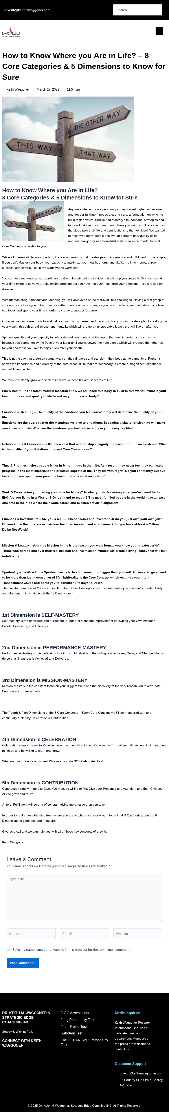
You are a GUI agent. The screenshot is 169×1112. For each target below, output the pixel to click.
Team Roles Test (74, 1027)
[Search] (156, 9)
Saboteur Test (71, 1033)
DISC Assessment (75, 1013)
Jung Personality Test (77, 1020)
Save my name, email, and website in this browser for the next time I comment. (71, 950)
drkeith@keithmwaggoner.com (27, 10)
